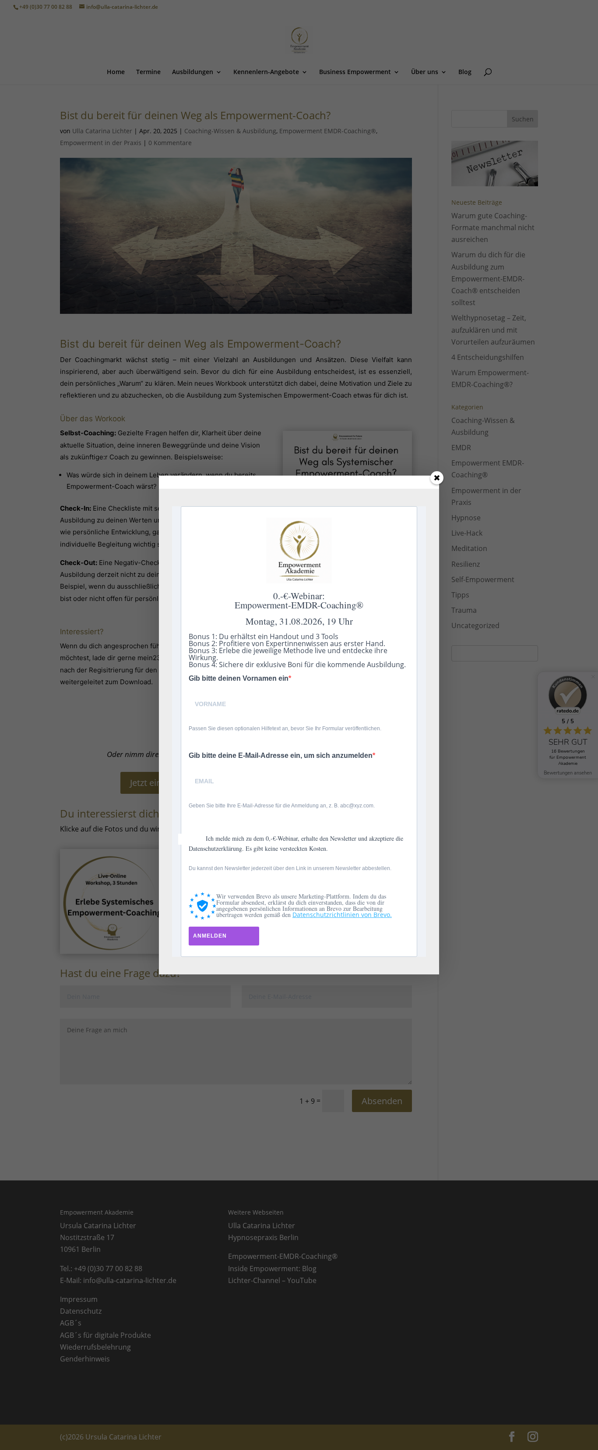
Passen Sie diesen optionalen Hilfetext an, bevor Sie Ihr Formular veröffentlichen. (285, 728)
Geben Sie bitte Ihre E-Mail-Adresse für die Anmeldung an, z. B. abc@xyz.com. (282, 806)
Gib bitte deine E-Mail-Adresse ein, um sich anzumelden (281, 755)
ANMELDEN (210, 936)
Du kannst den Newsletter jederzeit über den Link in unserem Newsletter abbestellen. (290, 868)
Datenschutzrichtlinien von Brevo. (342, 914)
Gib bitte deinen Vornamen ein (238, 678)
